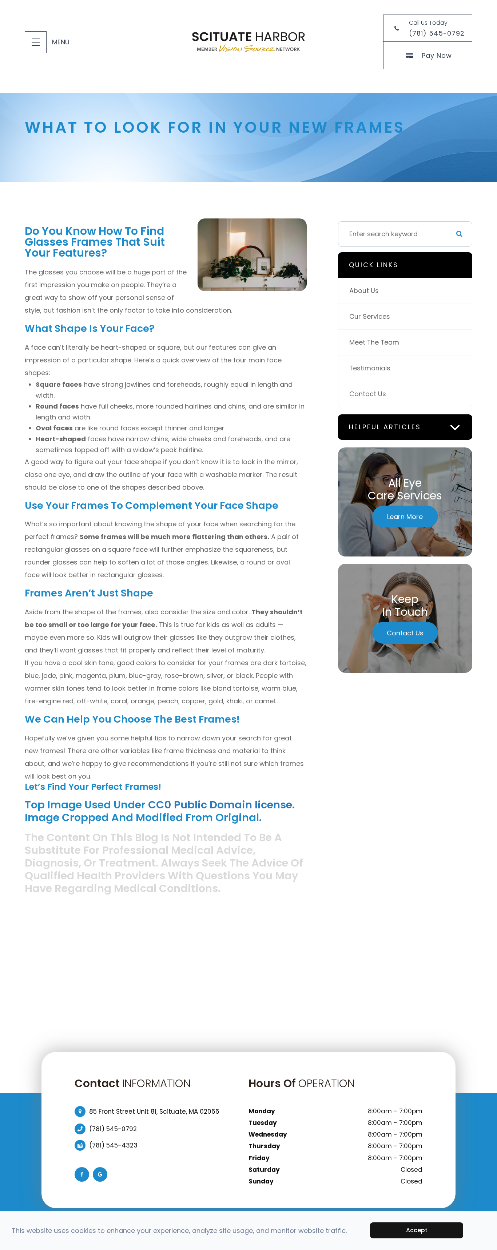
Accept (417, 1230)
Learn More (405, 516)
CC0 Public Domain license (220, 804)
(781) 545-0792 (113, 1129)
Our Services (369, 316)
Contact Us (367, 393)
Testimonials (369, 368)
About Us (364, 290)
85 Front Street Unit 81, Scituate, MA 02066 (154, 1111)
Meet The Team (374, 342)
